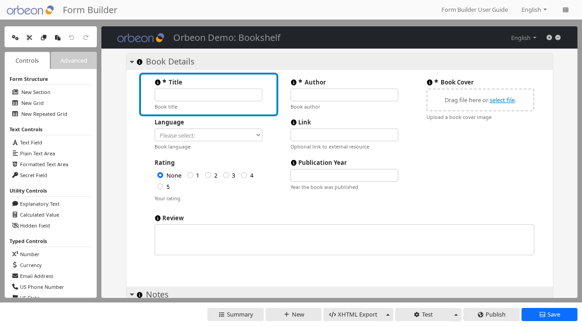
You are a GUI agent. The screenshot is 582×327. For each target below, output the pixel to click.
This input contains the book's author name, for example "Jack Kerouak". (294, 82)
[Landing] (565, 10)
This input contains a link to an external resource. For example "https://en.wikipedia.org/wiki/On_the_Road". (294, 122)
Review (173, 218)
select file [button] (502, 100)
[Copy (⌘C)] (43, 37)
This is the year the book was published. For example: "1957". (294, 162)
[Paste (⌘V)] (57, 37)
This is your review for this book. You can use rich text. (158, 218)
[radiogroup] (208, 181)
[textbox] (344, 239)
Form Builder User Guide (475, 9)
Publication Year (322, 163)
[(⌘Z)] (71, 37)
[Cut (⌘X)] (29, 37)
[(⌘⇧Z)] (85, 37)
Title (175, 82)
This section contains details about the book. (139, 62)
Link (304, 122)
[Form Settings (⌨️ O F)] (15, 37)
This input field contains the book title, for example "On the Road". (158, 82)
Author (315, 82)
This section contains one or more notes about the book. (139, 295)
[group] (480, 100)
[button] (480, 100)
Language (169, 122)
